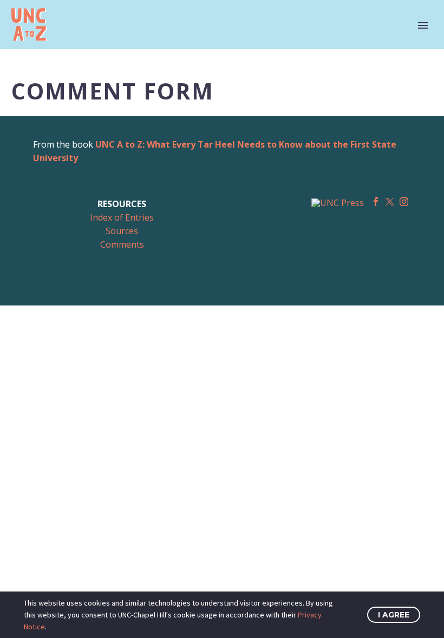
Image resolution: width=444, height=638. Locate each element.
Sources (122, 231)
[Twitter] (390, 201)
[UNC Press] (337, 202)
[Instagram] (404, 201)
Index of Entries (122, 217)
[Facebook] (375, 201)
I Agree (393, 615)
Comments (122, 244)
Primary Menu (423, 25)
